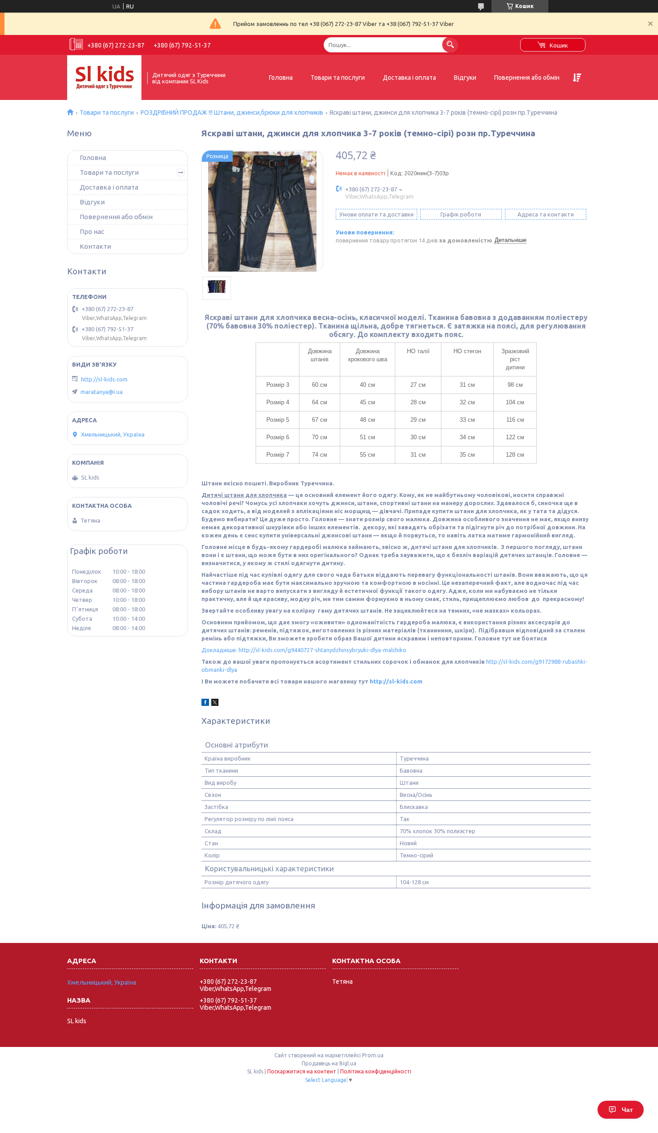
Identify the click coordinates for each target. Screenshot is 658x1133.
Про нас (92, 231)
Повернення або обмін (527, 77)
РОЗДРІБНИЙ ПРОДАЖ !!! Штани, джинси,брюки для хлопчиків (232, 112)
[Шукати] (450, 44)
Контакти (95, 246)
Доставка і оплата (409, 77)
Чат (627, 1109)
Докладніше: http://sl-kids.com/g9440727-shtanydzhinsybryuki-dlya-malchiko (303, 650)
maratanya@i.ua (102, 392)
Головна (281, 77)
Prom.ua (373, 1055)
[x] (214, 704)
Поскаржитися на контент (301, 1071)
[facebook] (205, 704)
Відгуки (465, 77)
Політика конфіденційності (375, 1071)
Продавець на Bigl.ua (329, 1063)
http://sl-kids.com (396, 681)
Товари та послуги (338, 77)
